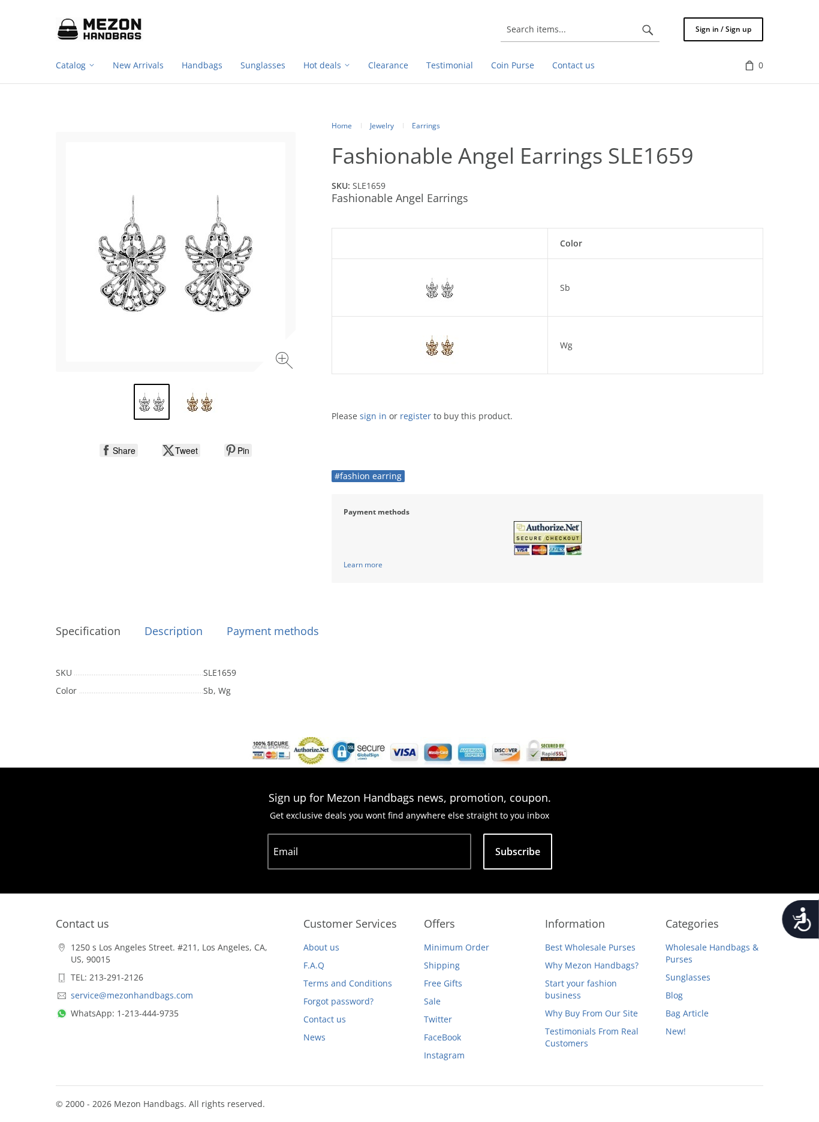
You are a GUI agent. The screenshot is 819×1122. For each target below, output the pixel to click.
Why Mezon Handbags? (592, 965)
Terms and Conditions (347, 983)
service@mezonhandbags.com (132, 995)
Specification (88, 631)
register (415, 416)
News (314, 1037)
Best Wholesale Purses (590, 947)
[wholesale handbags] (99, 29)
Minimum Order (456, 947)
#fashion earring (368, 476)
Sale (432, 1001)
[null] (119, 450)
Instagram (444, 1055)
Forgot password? (338, 1001)
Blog (674, 995)
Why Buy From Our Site (591, 1013)
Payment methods (273, 631)
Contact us (324, 1019)
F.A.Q (313, 965)
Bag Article (687, 1013)
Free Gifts (443, 983)
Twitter (438, 1019)
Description (173, 631)
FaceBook (442, 1037)
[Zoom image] (286, 362)
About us (321, 947)
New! (676, 1031)
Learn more (363, 565)
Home (342, 126)
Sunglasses (688, 977)
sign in (373, 416)
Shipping (442, 965)
